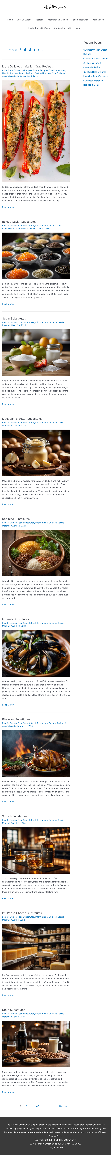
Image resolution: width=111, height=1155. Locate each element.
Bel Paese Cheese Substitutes (22, 913)
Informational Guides (57, 20)
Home (10, 20)
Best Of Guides (24, 20)
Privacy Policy (55, 1136)
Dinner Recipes (40, 70)
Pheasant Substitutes (16, 719)
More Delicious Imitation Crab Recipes (27, 66)
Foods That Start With (39, 28)
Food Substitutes (80, 20)
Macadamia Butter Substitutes (22, 418)
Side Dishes (58, 73)
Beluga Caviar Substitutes (19, 221)
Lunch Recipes (26, 73)
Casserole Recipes (23, 70)
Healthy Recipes (10, 73)
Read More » (8, 207)
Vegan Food (98, 20)
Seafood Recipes (43, 73)
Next (63, 1106)
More (77, 28)
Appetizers (7, 70)
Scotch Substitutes (14, 816)
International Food (62, 28)
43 (37, 1106)
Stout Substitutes (13, 1009)
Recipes (39, 20)
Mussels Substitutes (15, 619)
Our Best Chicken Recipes (96, 58)
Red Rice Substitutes (16, 519)
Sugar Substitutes (14, 318)
